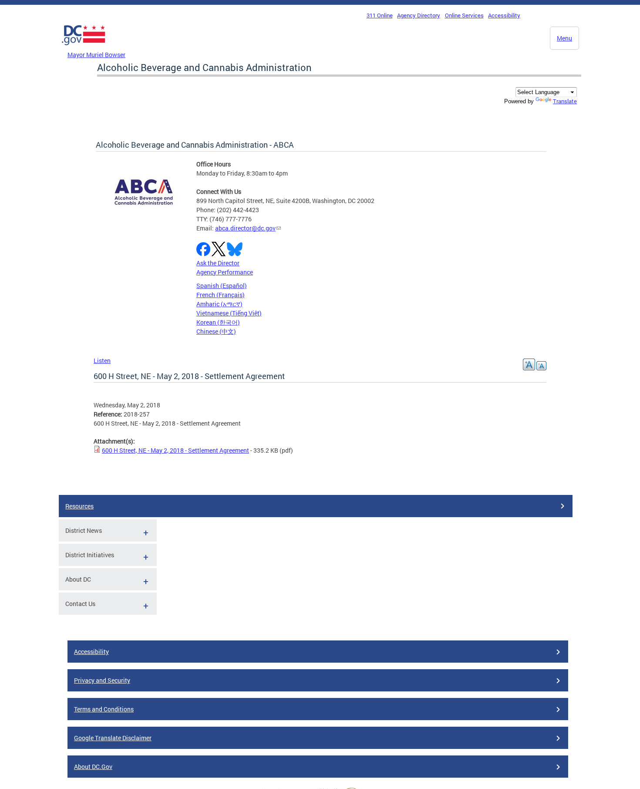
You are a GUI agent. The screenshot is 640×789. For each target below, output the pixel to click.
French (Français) (220, 295)
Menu (564, 38)
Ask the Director (217, 263)
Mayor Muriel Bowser (96, 55)
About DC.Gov (93, 766)
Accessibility (504, 15)
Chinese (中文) (216, 331)
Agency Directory (418, 15)
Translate (565, 101)
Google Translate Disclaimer (113, 738)
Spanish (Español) (221, 285)
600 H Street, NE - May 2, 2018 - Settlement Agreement (175, 450)
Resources (79, 506)
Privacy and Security (102, 680)
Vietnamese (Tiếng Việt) (229, 313)
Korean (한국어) (218, 322)
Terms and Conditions (104, 709)
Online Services (464, 15)
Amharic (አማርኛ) (219, 304)
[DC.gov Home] (83, 47)
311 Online (380, 15)
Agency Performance (224, 272)
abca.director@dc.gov (245, 228)
